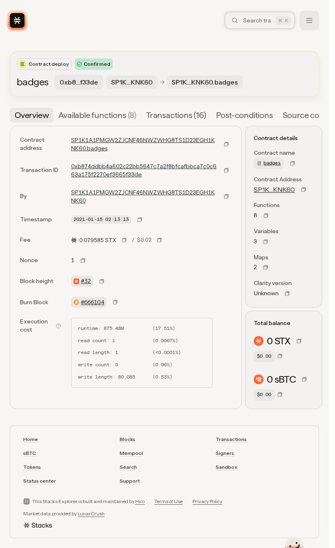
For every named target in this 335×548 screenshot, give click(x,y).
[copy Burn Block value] (115, 302)
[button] (314, 115)
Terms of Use (168, 501)
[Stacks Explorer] (17, 20)
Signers (225, 453)
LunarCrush (91, 513)
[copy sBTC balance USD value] (280, 394)
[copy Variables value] (265, 241)
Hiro (140, 501)
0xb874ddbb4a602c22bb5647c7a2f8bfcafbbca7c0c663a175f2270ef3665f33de (144, 170)
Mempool (131, 453)
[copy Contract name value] (292, 163)
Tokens (32, 467)
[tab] (32, 115)
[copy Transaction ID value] (226, 170)
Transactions (231, 439)
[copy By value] (226, 196)
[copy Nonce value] (83, 260)
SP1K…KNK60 (274, 189)
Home (30, 439)
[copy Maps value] (265, 267)
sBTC (29, 453)
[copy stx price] (124, 240)
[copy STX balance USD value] (280, 356)
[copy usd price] (159, 240)
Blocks (127, 439)
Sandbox (226, 467)
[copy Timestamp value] (139, 219)
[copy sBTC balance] (304, 379)
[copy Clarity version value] (287, 293)
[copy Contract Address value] (303, 189)
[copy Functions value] (266, 215)
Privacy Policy (207, 501)
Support (130, 481)
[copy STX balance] (299, 341)
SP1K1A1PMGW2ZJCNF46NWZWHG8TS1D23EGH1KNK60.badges (143, 144)
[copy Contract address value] (226, 144)
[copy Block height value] (101, 281)
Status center (39, 481)
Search (128, 467)
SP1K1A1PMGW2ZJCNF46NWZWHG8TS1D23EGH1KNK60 (143, 196)
